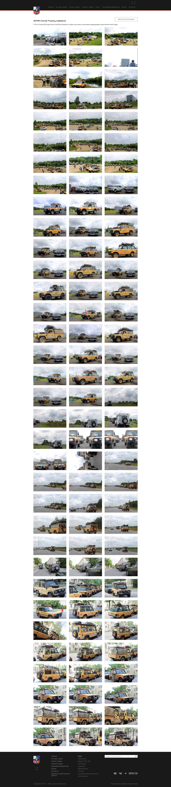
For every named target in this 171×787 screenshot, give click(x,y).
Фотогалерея (83, 776)
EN (134, 3)
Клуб (97, 7)
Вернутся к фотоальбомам (126, 19)
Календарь (82, 764)
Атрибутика (82, 759)
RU (134, 1)
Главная (51, 7)
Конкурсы (81, 766)
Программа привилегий (111, 7)
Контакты (132, 7)
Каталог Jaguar (74, 7)
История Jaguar (61, 7)
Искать (135, 756)
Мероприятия (83, 769)
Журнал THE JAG (84, 761)
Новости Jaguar (88, 7)
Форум (124, 7)
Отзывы (81, 771)
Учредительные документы (88, 774)
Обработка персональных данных (60, 774)
